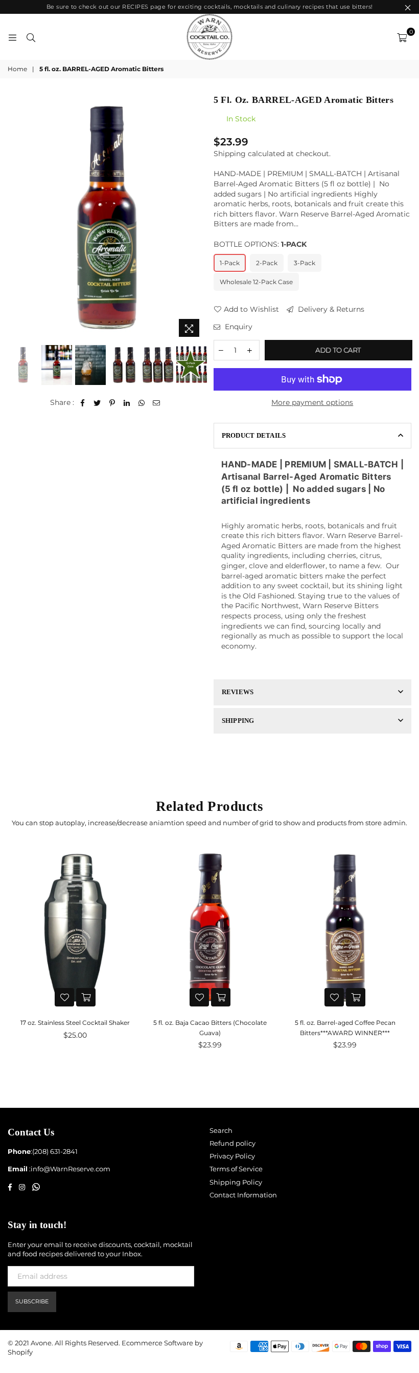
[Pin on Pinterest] (112, 403)
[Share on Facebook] (82, 403)
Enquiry (237, 326)
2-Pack (266, 263)
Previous (17, 218)
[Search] (30, 37)
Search (221, 1130)
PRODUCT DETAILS (254, 435)
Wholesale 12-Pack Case (256, 282)
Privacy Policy (232, 1156)
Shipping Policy (236, 1182)
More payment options (312, 402)
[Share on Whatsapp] (142, 403)
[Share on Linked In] (127, 403)
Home (17, 69)
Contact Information (243, 1195)
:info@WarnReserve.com (69, 1169)
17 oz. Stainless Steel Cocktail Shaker (75, 1022)
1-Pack (230, 263)
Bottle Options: (260, 244)
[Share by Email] (156, 403)
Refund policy (232, 1143)
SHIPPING (238, 720)
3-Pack (304, 263)
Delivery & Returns (330, 309)
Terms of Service (236, 1169)
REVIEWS (238, 692)
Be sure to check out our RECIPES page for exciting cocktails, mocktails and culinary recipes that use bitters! (209, 6)
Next (197, 218)
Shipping (230, 153)
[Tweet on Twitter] (97, 403)
